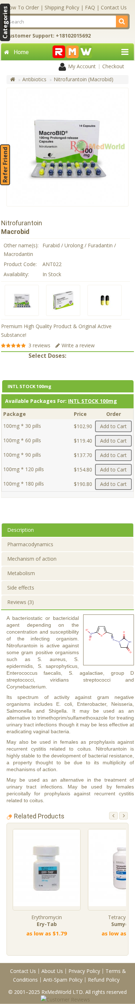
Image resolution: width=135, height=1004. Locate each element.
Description (20, 529)
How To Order (22, 7)
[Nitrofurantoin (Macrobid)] (22, 300)
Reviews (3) (20, 602)
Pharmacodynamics (30, 544)
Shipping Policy (62, 7)
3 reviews (39, 345)
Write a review (78, 345)
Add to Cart (113, 426)
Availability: (16, 274)
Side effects (20, 587)
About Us (52, 971)
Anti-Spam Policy (62, 979)
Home (21, 52)
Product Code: (20, 264)
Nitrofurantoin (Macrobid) (83, 79)
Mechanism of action (32, 558)
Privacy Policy (84, 971)
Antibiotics (34, 79)
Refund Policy (104, 979)
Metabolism (21, 573)
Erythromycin (46, 920)
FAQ (90, 7)
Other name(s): (21, 245)
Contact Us (114, 7)
